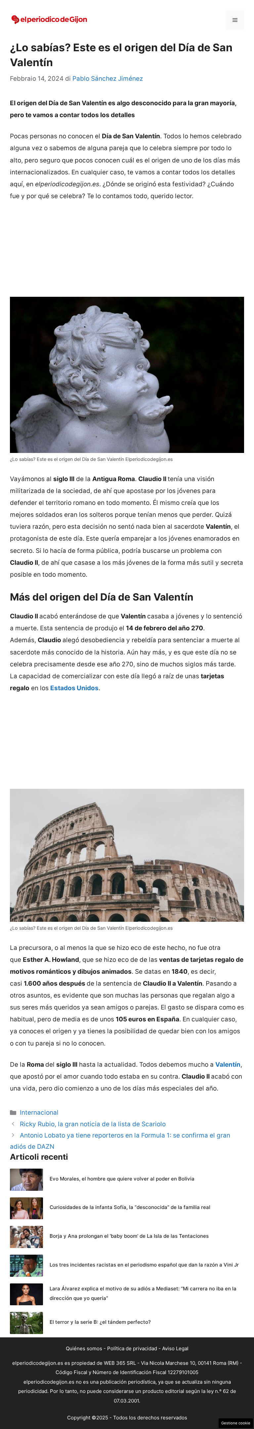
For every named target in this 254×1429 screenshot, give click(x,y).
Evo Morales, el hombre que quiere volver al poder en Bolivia (122, 1179)
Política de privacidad (132, 1348)
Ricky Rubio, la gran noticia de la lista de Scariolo (93, 1124)
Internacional (39, 1112)
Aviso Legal (175, 1348)
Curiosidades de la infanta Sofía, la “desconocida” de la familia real (130, 1207)
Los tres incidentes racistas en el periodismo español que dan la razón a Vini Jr (144, 1265)
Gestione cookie (235, 1423)
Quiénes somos (84, 1348)
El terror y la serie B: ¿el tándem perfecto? (100, 1322)
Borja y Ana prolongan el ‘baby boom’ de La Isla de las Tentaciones (129, 1236)
